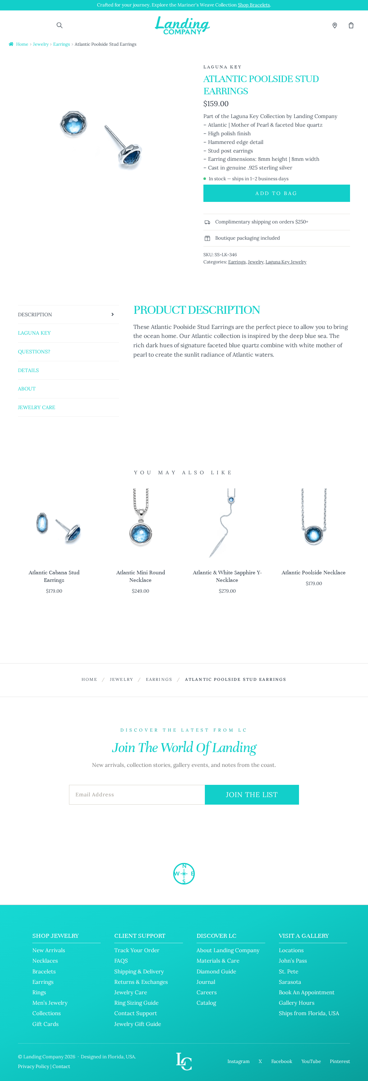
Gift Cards (45, 1024)
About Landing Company (228, 950)
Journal (206, 981)
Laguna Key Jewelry (286, 261)
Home (22, 44)
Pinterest (340, 1061)
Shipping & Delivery (139, 971)
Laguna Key (222, 67)
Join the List (252, 794)
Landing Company (43, 1057)
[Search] (59, 25)
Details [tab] (28, 370)
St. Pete (288, 971)
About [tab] (27, 388)
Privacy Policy (33, 1066)
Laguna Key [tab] (34, 333)
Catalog (206, 1002)
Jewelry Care (130, 992)
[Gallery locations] (334, 25)
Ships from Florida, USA (309, 1013)
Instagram (238, 1061)
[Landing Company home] (184, 874)
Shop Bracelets (254, 5)
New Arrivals (48, 950)
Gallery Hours (296, 1002)
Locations (291, 950)
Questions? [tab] (34, 351)
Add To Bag (277, 193)
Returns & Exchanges (141, 981)
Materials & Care (218, 960)
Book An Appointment (307, 992)
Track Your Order (137, 950)
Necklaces (45, 960)
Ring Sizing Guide (136, 1002)
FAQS (121, 960)
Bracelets (44, 971)
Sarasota (290, 981)
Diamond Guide (216, 971)
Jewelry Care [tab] (36, 407)
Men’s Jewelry (50, 1002)
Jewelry (41, 44)
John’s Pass (293, 960)
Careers (207, 992)
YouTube (311, 1061)
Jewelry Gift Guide (137, 1024)
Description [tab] (35, 314)
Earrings (61, 44)
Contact (61, 1066)
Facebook (281, 1061)
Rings (39, 992)
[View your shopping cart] (351, 25)
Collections (46, 1013)
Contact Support (135, 1013)
